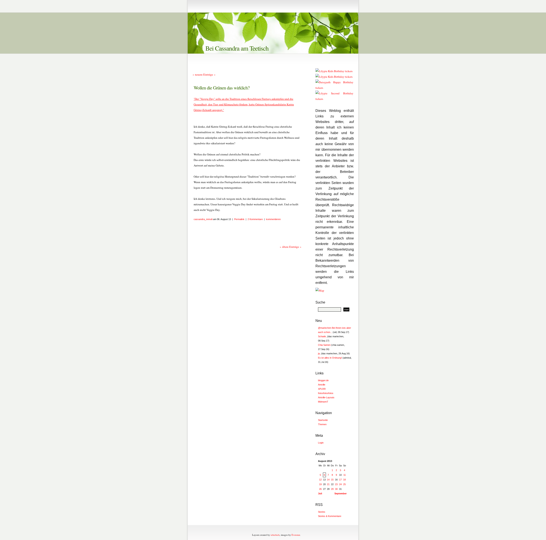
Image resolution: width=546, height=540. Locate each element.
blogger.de (323, 380)
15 (332, 479)
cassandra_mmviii (203, 219)
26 (320, 489)
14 (328, 479)
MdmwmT (323, 401)
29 (332, 489)
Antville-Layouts (326, 397)
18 (344, 479)
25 (344, 484)
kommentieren (273, 219)
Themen (322, 424)
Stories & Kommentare (329, 516)
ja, (319, 353)
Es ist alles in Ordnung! (330, 357)
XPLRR (322, 389)
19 (320, 484)
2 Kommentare (255, 219)
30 (336, 489)
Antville (321, 384)
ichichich (275, 534)
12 (320, 479)
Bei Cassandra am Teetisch (237, 48)
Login (321, 442)
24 (340, 484)
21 (328, 484)
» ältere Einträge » (290, 247)
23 (336, 484)
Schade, (322, 336)
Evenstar (296, 534)
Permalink (239, 219)
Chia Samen (324, 345)
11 (344, 475)
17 (340, 479)
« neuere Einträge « (204, 74)
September (340, 493)
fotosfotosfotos (325, 393)
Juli (320, 493)
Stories (321, 512)
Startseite (323, 420)
